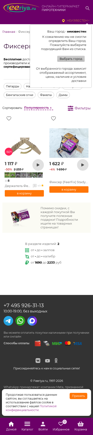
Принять (78, 396)
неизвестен (77, 20)
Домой (11, 429)
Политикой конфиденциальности (31, 408)
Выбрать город (71, 59)
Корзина (80, 429)
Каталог (27, 429)
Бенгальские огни (19, 95)
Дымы (63, 95)
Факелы (46, 95)
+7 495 (24, 305)
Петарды (12, 86)
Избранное (61, 426)
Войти (43, 429)
